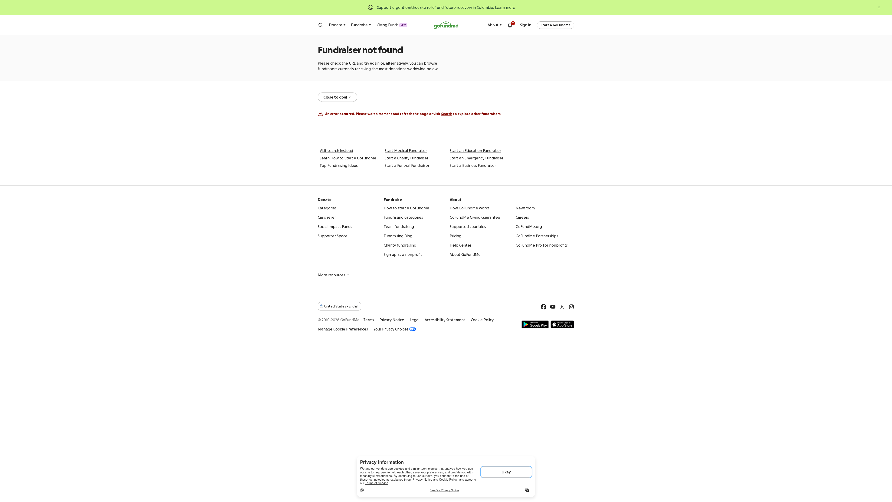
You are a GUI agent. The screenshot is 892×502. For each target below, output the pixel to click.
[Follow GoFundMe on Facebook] (543, 306)
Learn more (505, 7)
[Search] (320, 25)
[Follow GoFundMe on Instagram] (571, 306)
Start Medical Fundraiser (406, 151)
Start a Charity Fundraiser (406, 158)
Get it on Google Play (535, 324)
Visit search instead (336, 151)
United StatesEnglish (341, 306)
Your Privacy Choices (391, 329)
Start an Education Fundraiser (475, 151)
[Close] (879, 7)
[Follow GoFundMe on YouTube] (553, 306)
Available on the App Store (562, 324)
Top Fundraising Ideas (339, 165)
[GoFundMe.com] (446, 25)
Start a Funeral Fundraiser (407, 165)
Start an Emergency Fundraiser (476, 158)
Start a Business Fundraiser (473, 165)
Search (446, 114)
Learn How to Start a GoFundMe (348, 158)
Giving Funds (391, 25)
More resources (331, 275)
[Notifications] (510, 25)
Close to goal (335, 97)
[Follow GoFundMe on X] (562, 306)
